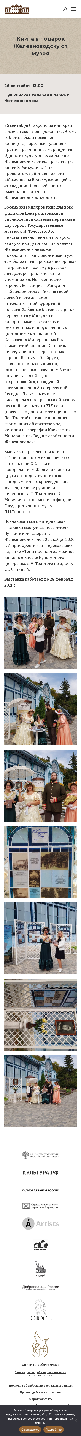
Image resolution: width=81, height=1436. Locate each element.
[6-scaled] (40, 1015)
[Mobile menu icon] (74, 9)
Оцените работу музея (40, 1365)
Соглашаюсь (30, 1429)
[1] (40, 633)
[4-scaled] (40, 862)
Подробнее (54, 1429)
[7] (40, 1091)
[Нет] (75, 1420)
